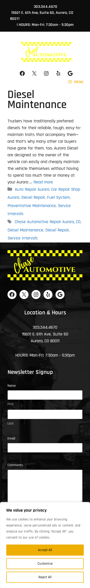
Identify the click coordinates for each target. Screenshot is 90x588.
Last (11, 423)
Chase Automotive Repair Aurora (44, 222)
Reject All (45, 577)
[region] (45, 545)
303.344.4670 (45, 6)
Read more (43, 182)
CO (78, 222)
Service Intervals (23, 238)
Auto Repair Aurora (32, 189)
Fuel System (58, 197)
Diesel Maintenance (25, 230)
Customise (45, 563)
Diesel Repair (33, 197)
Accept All (45, 550)
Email (11, 438)
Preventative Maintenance (32, 206)
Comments (15, 465)
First (11, 404)
